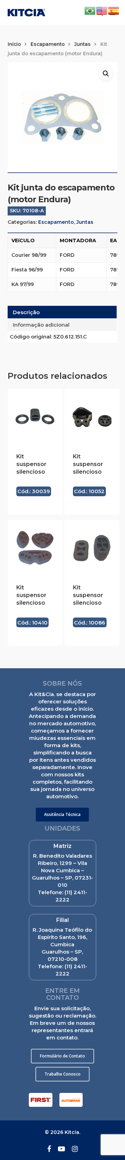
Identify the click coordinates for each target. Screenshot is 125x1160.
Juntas (82, 44)
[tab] (62, 312)
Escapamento (48, 44)
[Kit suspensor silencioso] (35, 416)
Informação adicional (41, 324)
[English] (102, 10)
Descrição (26, 312)
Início (14, 44)
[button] (62, 815)
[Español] (114, 10)
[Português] (90, 10)
